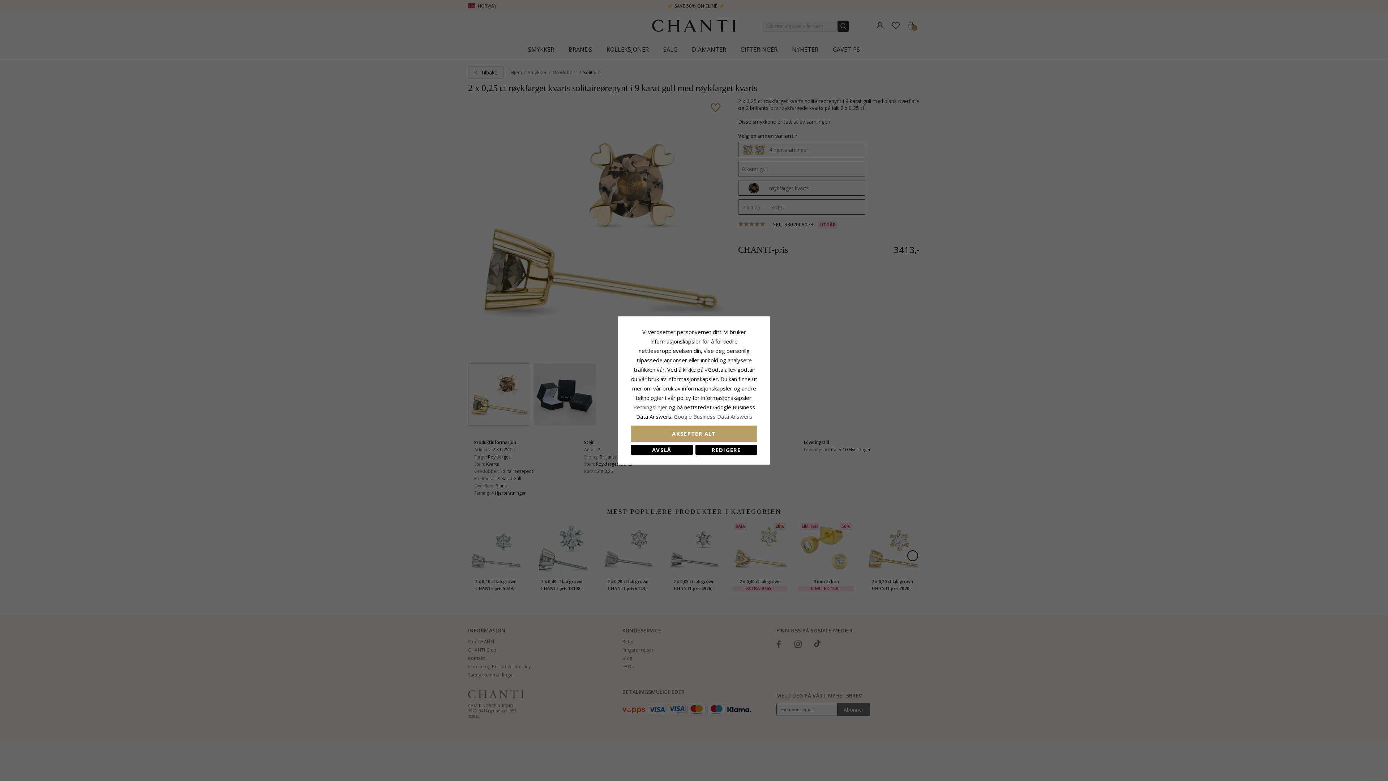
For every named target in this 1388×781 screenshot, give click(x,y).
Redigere (726, 449)
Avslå (662, 449)
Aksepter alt (694, 433)
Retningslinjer (651, 407)
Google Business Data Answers (713, 416)
